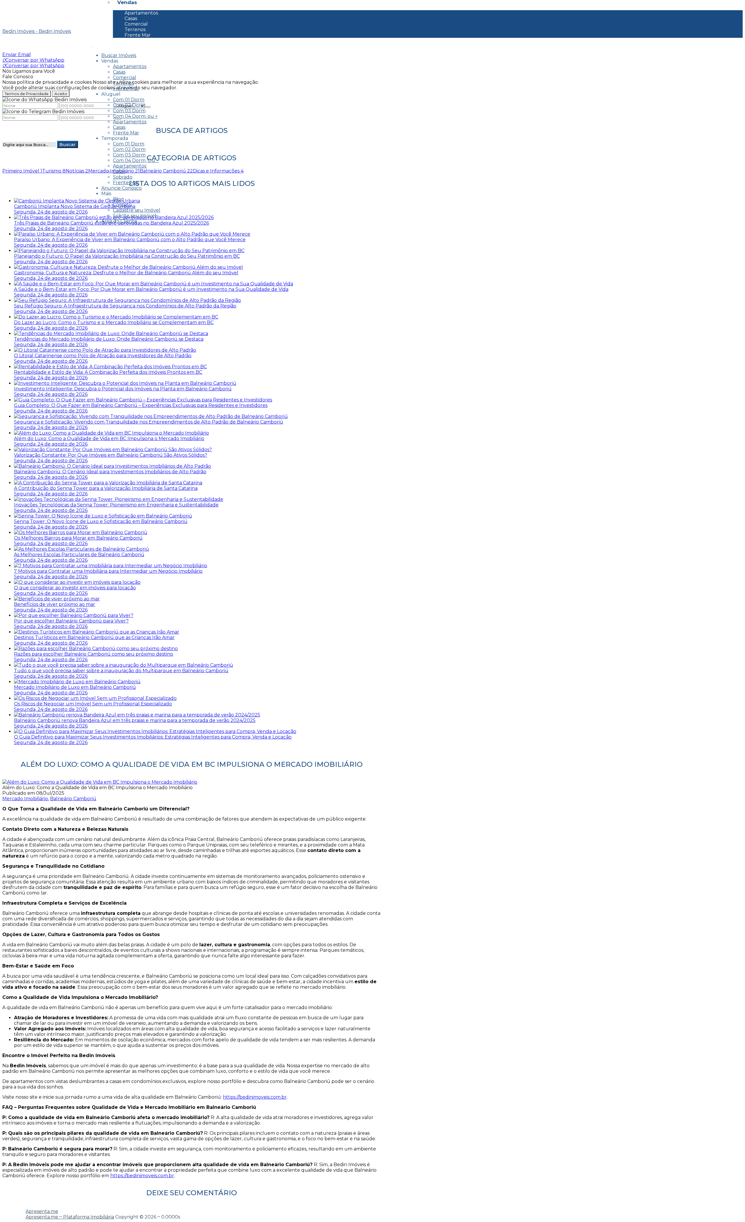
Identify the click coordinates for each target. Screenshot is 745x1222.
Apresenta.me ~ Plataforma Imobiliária (70, 1217)
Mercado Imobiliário (25, 798)
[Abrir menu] (91, 45)
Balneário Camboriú (73, 798)
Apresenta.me (42, 1211)
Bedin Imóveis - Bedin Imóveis (36, 31)
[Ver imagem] (99, 782)
